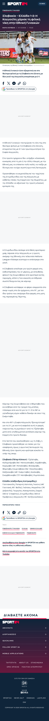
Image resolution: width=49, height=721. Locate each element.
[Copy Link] (19, 83)
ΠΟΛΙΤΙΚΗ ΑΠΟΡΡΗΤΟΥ (32, 667)
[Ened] (24, 692)
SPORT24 (7, 698)
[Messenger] (14, 83)
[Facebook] (3, 83)
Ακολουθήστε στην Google (14, 542)
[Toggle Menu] (4, 4)
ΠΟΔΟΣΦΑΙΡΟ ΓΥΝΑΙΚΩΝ (11, 528)
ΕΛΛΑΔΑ (25, 528)
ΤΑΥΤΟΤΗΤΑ (11, 662)
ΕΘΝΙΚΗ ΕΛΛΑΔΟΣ (36, 528)
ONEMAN (31, 698)
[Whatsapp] (24, 83)
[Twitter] (8, 83)
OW (24, 702)
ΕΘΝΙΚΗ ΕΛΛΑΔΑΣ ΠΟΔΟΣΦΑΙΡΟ (14, 533)
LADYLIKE (41, 698)
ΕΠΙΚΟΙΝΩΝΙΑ (37, 662)
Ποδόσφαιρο (31, 533)
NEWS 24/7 (19, 698)
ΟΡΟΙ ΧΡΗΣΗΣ (13, 667)
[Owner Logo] (24, 684)
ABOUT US (24, 662)
